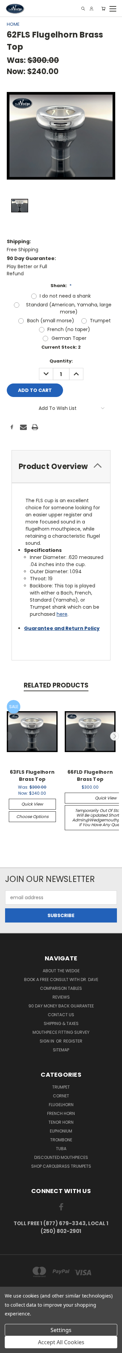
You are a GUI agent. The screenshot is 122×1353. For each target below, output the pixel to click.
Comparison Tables (61, 988)
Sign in (47, 1041)
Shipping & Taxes (61, 1023)
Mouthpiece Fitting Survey (61, 1032)
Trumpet (100, 320)
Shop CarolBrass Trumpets (61, 1166)
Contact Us (61, 1015)
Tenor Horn (61, 1122)
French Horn (61, 1113)
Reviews (61, 997)
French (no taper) (68, 329)
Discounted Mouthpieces (61, 1157)
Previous (7, 736)
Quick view (32, 804)
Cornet (61, 1096)
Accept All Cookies (61, 1342)
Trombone (61, 1140)
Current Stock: (61, 347)
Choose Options (32, 816)
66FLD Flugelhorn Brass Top (90, 776)
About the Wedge (61, 971)
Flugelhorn (61, 1104)
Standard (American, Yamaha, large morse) (68, 308)
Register (72, 1041)
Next (114, 736)
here (62, 614)
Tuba (61, 1148)
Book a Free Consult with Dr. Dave (61, 979)
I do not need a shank (65, 296)
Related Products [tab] (56, 685)
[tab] (61, 466)
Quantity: (61, 361)
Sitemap (61, 1050)
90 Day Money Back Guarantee (61, 1006)
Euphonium (61, 1131)
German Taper (69, 338)
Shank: (61, 285)
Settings (61, 1330)
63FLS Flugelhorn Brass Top (32, 776)
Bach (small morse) (50, 320)
